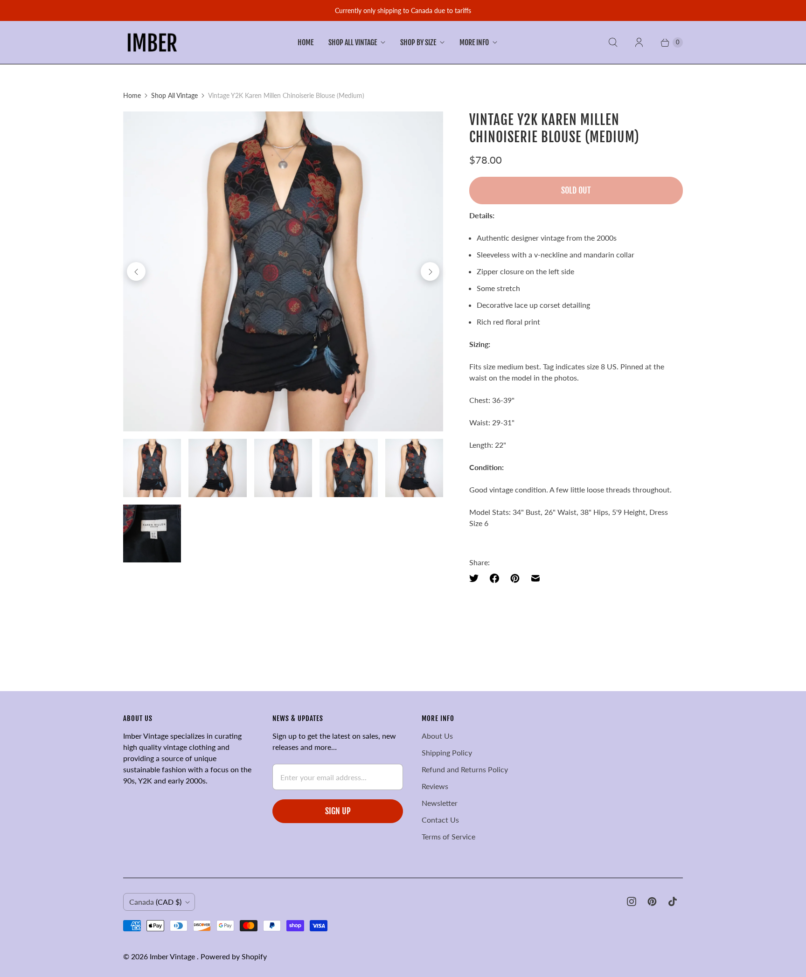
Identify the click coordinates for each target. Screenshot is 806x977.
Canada (155, 901)
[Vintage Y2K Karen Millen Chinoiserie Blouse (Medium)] (283, 271)
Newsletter (440, 802)
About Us (437, 735)
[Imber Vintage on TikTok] (672, 901)
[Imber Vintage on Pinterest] (652, 901)
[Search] (613, 42)
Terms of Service (448, 836)
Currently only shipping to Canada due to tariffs (403, 10)
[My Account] (639, 42)
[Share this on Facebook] (494, 578)
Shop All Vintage (352, 42)
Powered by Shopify (234, 956)
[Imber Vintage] (152, 42)
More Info (474, 42)
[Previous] (136, 271)
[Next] (430, 271)
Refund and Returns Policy (465, 769)
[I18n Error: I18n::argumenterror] (152, 468)
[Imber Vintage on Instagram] (631, 901)
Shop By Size (418, 42)
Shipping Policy (447, 752)
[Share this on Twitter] (476, 578)
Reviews (435, 786)
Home (305, 42)
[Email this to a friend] (535, 578)
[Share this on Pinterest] (515, 578)
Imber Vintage (173, 956)
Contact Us (440, 819)
